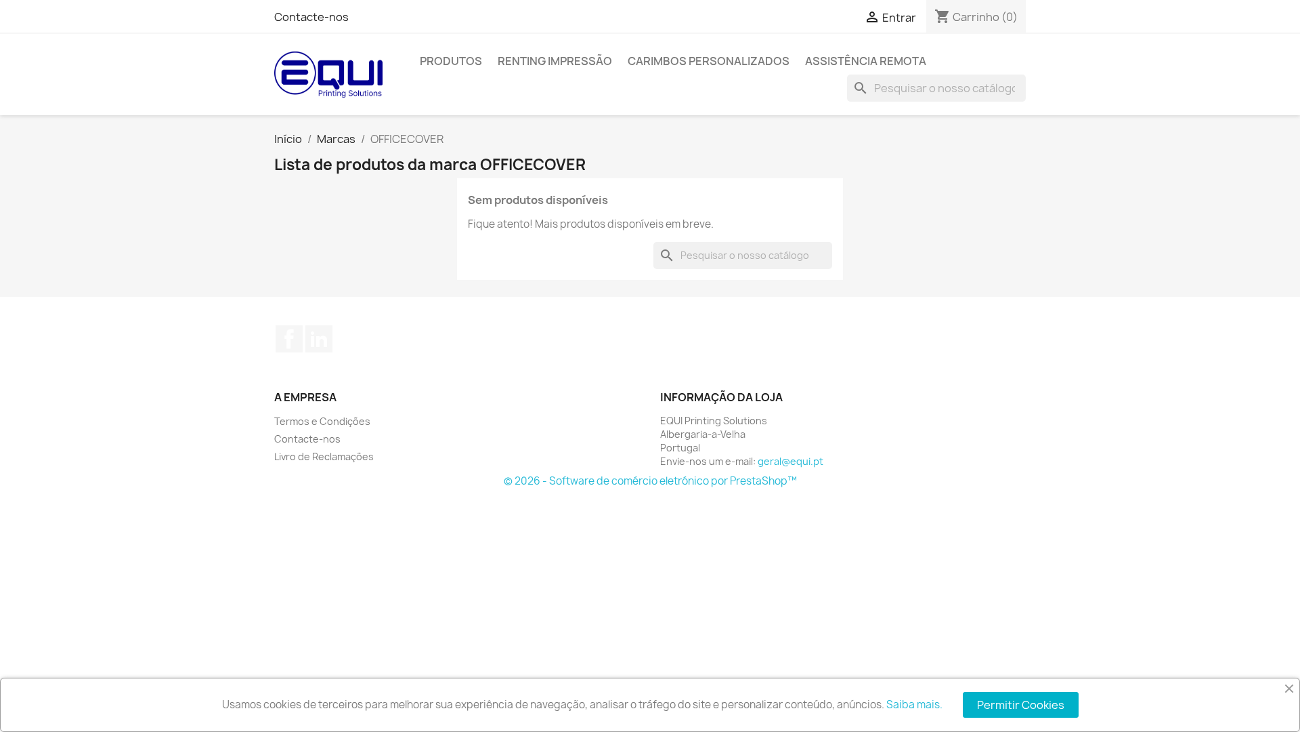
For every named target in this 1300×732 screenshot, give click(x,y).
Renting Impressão (555, 61)
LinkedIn (318, 338)
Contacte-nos (311, 16)
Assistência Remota (865, 61)
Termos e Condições (322, 421)
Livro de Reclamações (324, 456)
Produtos (451, 61)
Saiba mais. (914, 704)
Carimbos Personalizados (708, 61)
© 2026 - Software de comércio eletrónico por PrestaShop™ (650, 481)
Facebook (289, 338)
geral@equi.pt (790, 461)
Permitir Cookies (1020, 704)
